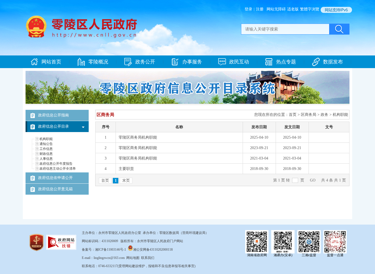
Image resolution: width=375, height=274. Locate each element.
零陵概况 (98, 62)
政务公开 (145, 62)
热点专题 (286, 62)
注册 (260, 9)
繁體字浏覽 (309, 9)
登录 (248, 9)
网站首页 (51, 62)
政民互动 (239, 62)
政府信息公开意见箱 (55, 189)
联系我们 (147, 258)
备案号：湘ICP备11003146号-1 (104, 249)
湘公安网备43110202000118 (153, 249)
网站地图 (132, 258)
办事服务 (192, 62)
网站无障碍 (276, 9)
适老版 (293, 9)
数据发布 (333, 62)
